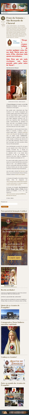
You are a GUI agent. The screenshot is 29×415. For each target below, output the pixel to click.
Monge (16, 33)
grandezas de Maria (17, 30)
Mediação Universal (12, 32)
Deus (22, 28)
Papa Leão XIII (21, 34)
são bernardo (15, 36)
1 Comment (16, 37)
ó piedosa (16, 34)
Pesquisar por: (4, 201)
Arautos (7, 27)
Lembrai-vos (23, 30)
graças (18, 29)
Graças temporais (9, 30)
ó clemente (20, 33)
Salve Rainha (10, 36)
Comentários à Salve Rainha (11, 28)
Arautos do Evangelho (21, 27)
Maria (7, 32)
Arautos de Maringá (13, 27)
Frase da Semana (13, 25)
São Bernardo (21, 171)
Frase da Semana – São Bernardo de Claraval (15, 20)
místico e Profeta (12, 33)
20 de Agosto (22, 25)
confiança (19, 28)
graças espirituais (22, 29)
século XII (11, 37)
